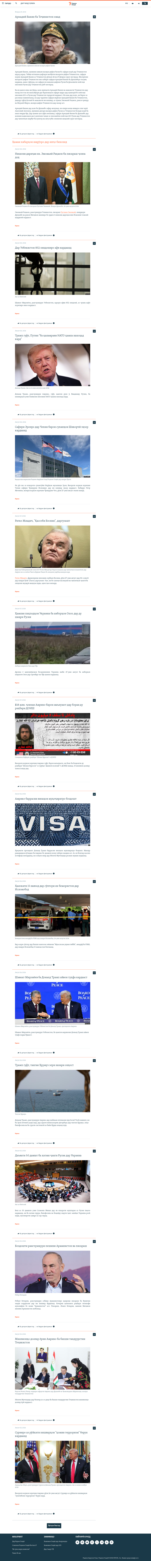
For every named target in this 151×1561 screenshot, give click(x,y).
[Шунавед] (139, 3)
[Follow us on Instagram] (92, 1542)
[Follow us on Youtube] (87, 1542)
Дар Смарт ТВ (49, 1549)
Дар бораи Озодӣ (18, 1541)
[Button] (26, 134)
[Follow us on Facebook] (82, 1542)
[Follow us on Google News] (77, 1542)
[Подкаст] (112, 1542)
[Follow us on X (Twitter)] (97, 1542)
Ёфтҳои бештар (54, 1526)
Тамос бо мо (16, 1553)
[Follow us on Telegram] (102, 1542)
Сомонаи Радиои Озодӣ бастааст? (24, 1545)
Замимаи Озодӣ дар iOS (52, 1545)
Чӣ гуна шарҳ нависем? (21, 1549)
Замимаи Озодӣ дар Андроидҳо (55, 1541)
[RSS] (107, 1542)
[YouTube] (133, 3)
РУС (126, 3)
